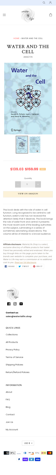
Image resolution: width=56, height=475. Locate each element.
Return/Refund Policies (17, 372)
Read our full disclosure (25, 262)
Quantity (28, 178)
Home (16, 38)
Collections (12, 334)
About (9, 391)
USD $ (27, 443)
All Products (12, 342)
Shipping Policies (14, 364)
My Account (12, 429)
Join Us (9, 422)
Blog (8, 407)
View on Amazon (28, 193)
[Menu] (3, 15)
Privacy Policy (13, 349)
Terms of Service (14, 357)
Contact (10, 414)
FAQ (8, 399)
